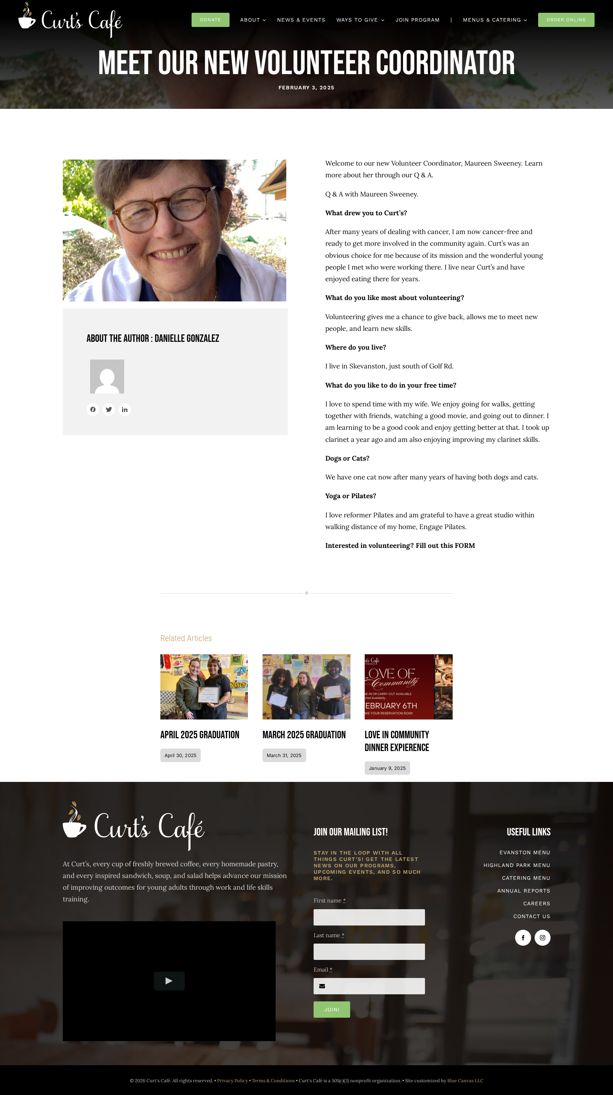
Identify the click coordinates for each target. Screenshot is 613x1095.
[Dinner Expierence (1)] (409, 657)
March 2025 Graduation (304, 735)
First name (330, 900)
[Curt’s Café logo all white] (70, 5)
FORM (465, 545)
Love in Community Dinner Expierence (397, 741)
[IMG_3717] (204, 657)
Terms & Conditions (273, 1081)
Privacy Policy (232, 1081)
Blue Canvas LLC (465, 1081)
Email (323, 969)
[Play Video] (169, 981)
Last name (329, 935)
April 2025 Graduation (199, 735)
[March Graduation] (306, 657)
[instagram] (543, 938)
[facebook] (523, 938)
